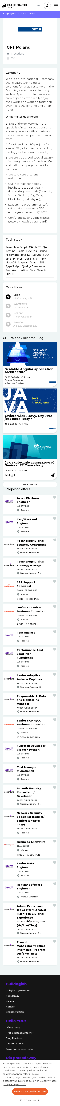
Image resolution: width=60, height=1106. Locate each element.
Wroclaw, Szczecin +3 (30, 687)
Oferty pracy (13, 1027)
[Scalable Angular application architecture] (30, 354)
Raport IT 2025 (15, 1043)
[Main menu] (56, 5)
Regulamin (12, 996)
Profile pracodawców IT (20, 1032)
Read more (30, 484)
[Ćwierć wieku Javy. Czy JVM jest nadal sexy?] (30, 400)
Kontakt (10, 1006)
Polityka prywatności (18, 990)
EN (38, 5)
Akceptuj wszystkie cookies (30, 1091)
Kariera (10, 1001)
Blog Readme (14, 1038)
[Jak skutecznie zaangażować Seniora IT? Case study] (30, 447)
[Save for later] (55, 497)
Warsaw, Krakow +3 (29, 552)
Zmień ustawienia (30, 1100)
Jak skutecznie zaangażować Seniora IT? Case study (29, 463)
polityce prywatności (14, 1084)
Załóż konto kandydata (19, 1049)
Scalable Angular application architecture (29, 370)
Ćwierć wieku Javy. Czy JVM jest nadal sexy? (28, 417)
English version (15, 1012)
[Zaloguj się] (47, 5)
